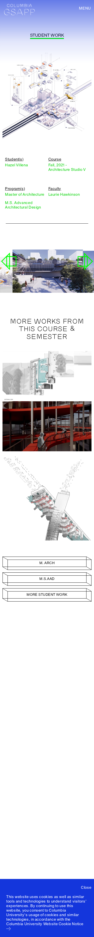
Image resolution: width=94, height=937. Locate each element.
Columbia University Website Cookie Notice (44, 924)
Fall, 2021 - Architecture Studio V (67, 167)
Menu (85, 8)
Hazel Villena (16, 165)
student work (47, 35)
